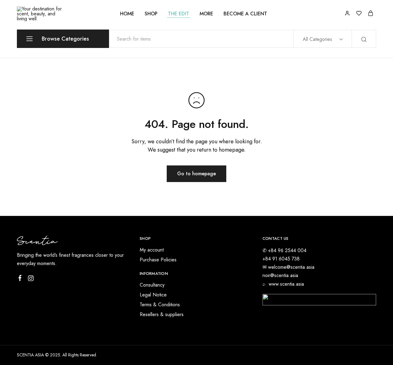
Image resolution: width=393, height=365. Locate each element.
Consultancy (152, 284)
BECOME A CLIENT (245, 13)
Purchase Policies (158, 259)
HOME (127, 13)
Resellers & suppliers (162, 314)
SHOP (151, 13)
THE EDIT (178, 13)
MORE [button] (206, 13)
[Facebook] (20, 279)
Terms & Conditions (160, 304)
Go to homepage (196, 173)
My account (152, 249)
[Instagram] (30, 279)
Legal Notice (153, 294)
